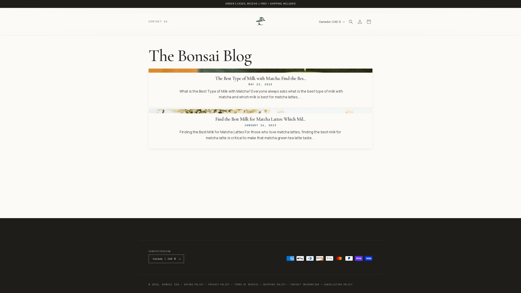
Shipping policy (274, 284)
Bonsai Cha (170, 284)
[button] (350, 21)
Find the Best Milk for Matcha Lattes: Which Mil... (260, 119)
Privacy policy (219, 284)
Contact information (304, 284)
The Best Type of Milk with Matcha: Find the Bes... (260, 78)
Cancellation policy (338, 284)
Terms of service (246, 284)
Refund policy (194, 284)
